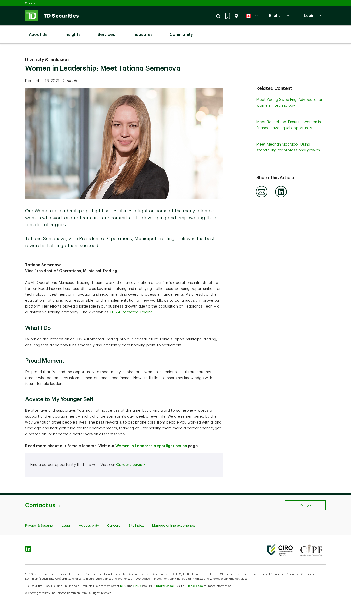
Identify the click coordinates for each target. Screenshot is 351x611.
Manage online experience (173, 525)
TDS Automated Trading (131, 312)
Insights (72, 35)
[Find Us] (235, 16)
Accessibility (89, 525)
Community (181, 35)
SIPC (123, 586)
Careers (30, 3)
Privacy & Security (39, 525)
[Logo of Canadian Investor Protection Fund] (311, 550)
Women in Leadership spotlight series (151, 446)
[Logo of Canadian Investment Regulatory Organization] (280, 550)
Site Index (136, 525)
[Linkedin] (281, 197)
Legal (66, 525)
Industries (142, 35)
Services (106, 35)
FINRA (137, 586)
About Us (38, 35)
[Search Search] (219, 16)
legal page (195, 586)
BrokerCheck (165, 586)
